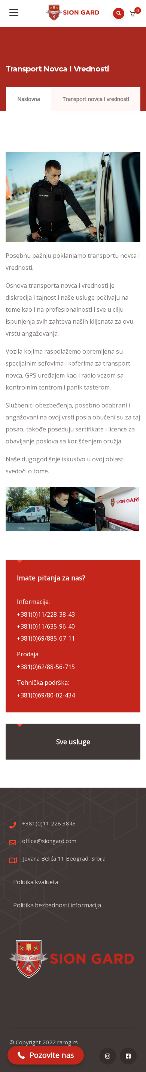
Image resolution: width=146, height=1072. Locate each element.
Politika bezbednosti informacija (57, 905)
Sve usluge (73, 741)
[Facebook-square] (128, 1056)
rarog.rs (67, 1042)
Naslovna (28, 99)
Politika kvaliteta (35, 882)
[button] (133, 14)
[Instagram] (107, 1056)
